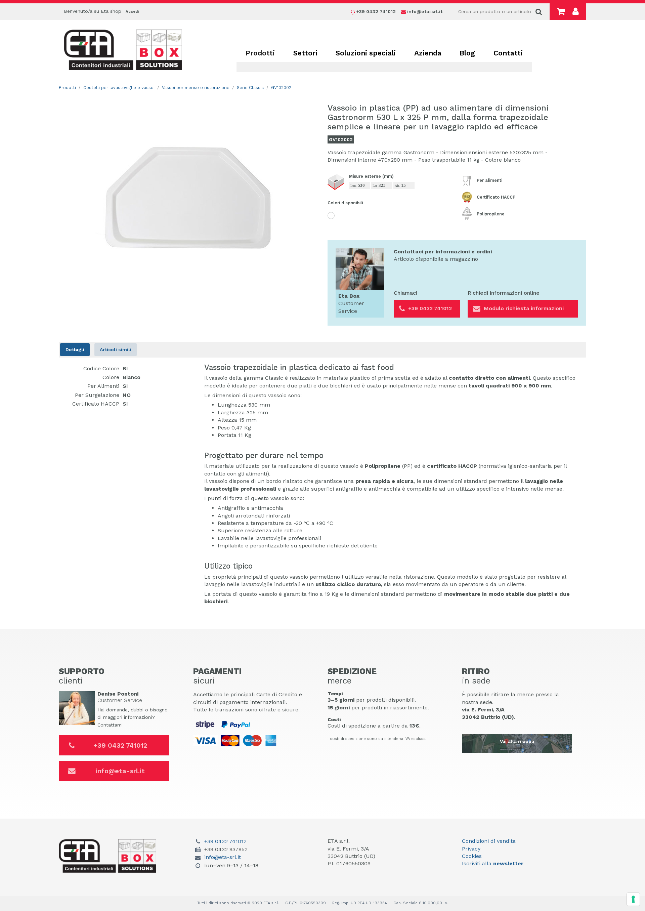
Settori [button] (305, 53)
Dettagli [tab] (75, 349)
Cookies (472, 856)
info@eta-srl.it (120, 771)
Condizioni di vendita (489, 841)
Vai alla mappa (517, 741)
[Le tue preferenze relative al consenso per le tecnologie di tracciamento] (633, 899)
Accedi (132, 11)
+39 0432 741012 (120, 745)
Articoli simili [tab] (115, 349)
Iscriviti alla (492, 863)
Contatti (508, 53)
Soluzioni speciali (366, 53)
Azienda (427, 53)
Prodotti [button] (260, 53)
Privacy (471, 848)
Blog (467, 53)
